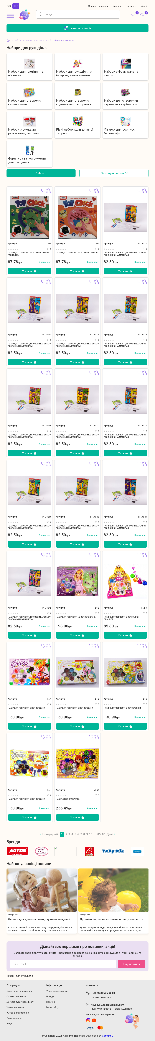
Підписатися (131, 964)
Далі (110, 834)
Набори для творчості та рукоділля (31, 40)
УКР (16, 6)
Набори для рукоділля (63, 40)
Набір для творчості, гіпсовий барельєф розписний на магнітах (125, 254)
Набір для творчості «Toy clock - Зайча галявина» (28, 254)
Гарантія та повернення (19, 991)
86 (103, 834)
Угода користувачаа (57, 991)
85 (99, 834)
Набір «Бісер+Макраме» (68, 799)
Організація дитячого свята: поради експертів (111, 919)
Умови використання (18, 1012)
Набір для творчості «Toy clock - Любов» (77, 253)
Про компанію (14, 1018)
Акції (144, 6)
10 (90, 834)
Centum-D (107, 1035)
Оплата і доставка (98, 6)
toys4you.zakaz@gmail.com (107, 1004)
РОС (9, 6)
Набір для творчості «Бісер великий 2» (76, 617)
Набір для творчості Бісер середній (26, 708)
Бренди (117, 6)
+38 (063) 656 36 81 (103, 992)
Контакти (131, 6)
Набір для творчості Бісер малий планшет (121, 618)
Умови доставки (15, 1007)
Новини (50, 1002)
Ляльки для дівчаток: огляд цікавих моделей (39, 919)
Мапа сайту (52, 1007)
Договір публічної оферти (20, 1002)
